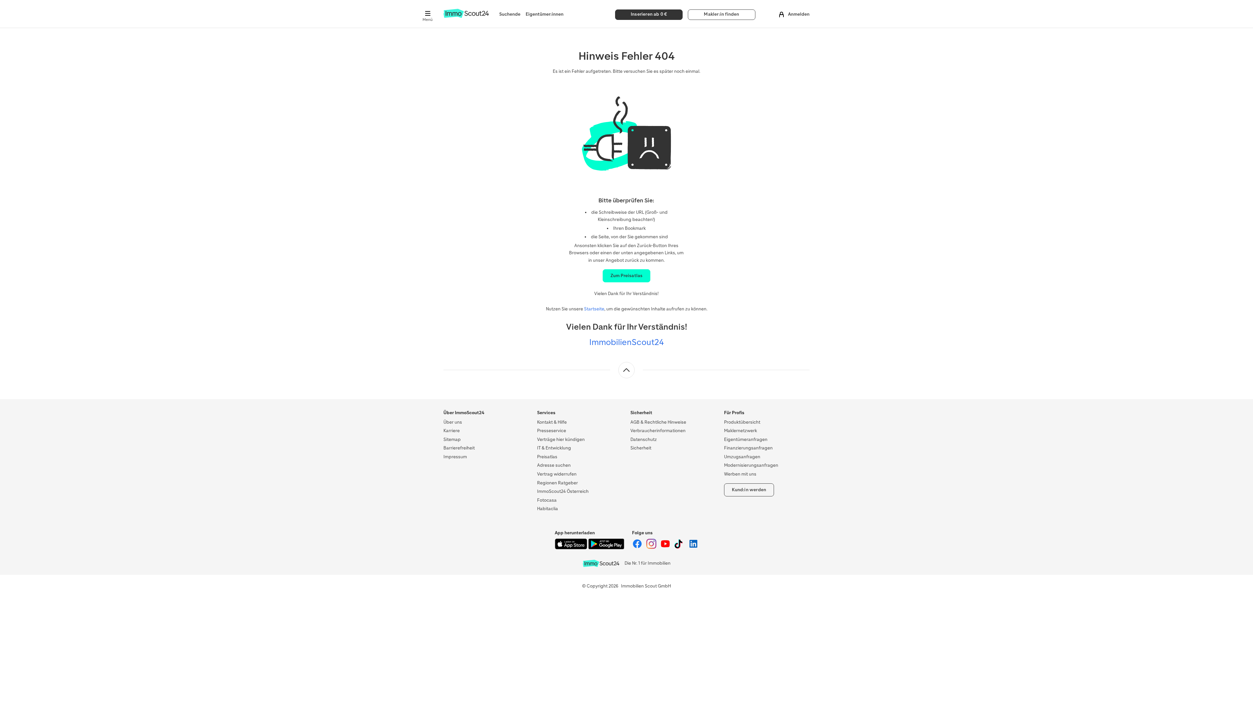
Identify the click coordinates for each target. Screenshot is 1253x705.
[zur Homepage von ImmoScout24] (466, 16)
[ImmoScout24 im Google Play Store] (606, 548)
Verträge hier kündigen (561, 439)
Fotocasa (547, 500)
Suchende (509, 14)
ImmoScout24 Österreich (563, 491)
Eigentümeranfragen (745, 439)
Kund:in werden (749, 490)
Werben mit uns (740, 474)
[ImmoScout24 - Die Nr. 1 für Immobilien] (601, 563)
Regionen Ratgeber (557, 483)
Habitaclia (547, 508)
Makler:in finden (721, 14)
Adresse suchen (554, 465)
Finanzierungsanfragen (748, 448)
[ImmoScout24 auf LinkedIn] (693, 547)
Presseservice (551, 430)
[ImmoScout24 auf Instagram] (651, 547)
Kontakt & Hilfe (552, 422)
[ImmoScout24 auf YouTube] (666, 547)
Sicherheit (640, 448)
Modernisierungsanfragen (751, 465)
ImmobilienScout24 (626, 342)
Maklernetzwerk (740, 430)
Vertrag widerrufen (557, 474)
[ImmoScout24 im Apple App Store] (571, 548)
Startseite (594, 309)
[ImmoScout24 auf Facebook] (637, 547)
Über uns (452, 422)
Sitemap (452, 439)
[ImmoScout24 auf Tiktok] (680, 547)
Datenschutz (643, 439)
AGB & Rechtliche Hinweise (658, 422)
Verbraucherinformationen (658, 430)
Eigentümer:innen (545, 14)
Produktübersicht (742, 422)
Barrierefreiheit (459, 448)
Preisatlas (547, 457)
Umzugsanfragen (742, 457)
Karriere (451, 430)
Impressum (455, 457)
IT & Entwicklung (554, 448)
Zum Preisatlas (627, 275)
